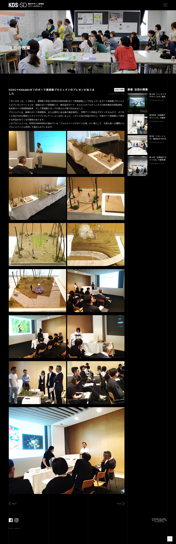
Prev (119, 503)
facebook (11, 520)
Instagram (16, 520)
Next (14, 503)
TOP (169, 538)
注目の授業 (119, 90)
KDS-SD (18, 5)
